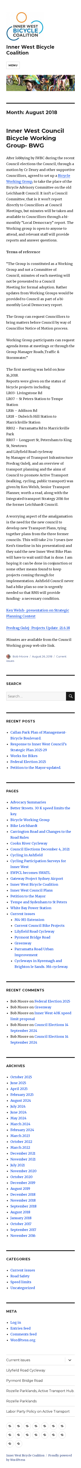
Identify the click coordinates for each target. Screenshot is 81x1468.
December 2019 (22, 1183)
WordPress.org (22, 1340)
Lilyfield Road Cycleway (34, 931)
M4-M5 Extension (29, 920)
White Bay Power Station (30, 908)
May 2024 (18, 1118)
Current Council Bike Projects (40, 925)
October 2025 (21, 1077)
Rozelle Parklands (21, 1401)
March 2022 (20, 1147)
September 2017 (23, 1230)
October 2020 (21, 1177)
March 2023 (20, 1136)
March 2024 (20, 1124)
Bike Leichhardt (23, 826)
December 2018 (23, 1194)
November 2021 (23, 1159)
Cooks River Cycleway (28, 843)
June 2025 (18, 1083)
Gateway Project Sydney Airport (36, 878)
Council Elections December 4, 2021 (40, 849)
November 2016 (23, 1235)
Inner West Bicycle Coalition (34, 884)
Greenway (23, 943)
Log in (15, 1322)
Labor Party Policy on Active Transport (38, 1411)
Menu (13, 65)
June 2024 (18, 1112)
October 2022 (21, 1141)
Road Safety (19, 1276)
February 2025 (22, 1095)
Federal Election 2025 (28, 762)
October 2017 (20, 1224)
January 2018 (21, 1218)
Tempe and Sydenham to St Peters (38, 902)
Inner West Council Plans (31, 890)
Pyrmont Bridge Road (32, 937)
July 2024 (18, 1106)
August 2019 (20, 1188)
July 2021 (17, 1165)
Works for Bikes (24, 756)
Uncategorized (22, 1288)
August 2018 (20, 1212)
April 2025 (19, 1089)
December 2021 (22, 1153)
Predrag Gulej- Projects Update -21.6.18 (38, 628)
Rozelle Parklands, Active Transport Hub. (40, 1391)
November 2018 (23, 1200)
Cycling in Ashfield (26, 855)
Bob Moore (20, 656)
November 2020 (23, 1171)
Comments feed (23, 1334)
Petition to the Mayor (28, 896)
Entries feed (20, 1328)
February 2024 (22, 1130)
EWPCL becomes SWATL (30, 873)
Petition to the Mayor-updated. (35, 767)
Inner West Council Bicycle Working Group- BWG (35, 138)
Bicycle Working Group (30, 820)
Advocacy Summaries (28, 802)
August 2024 (20, 1100)
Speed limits (20, 1282)
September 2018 (23, 1206)
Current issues (22, 914)
